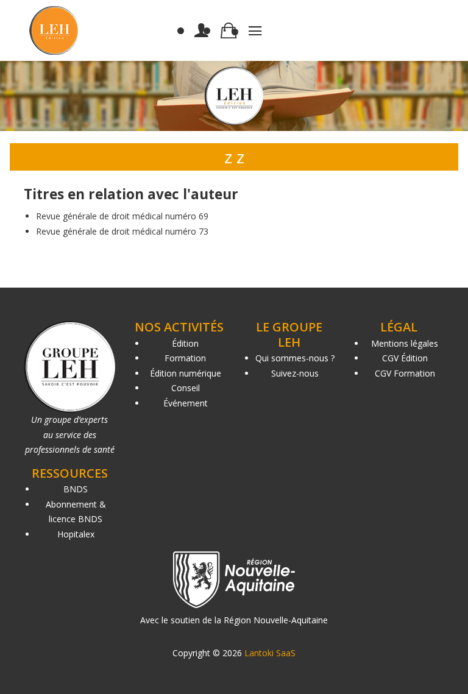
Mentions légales (404, 343)
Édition (185, 343)
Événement (185, 403)
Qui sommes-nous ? (295, 358)
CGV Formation (405, 373)
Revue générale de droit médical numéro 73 (122, 231)
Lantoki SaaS (270, 653)
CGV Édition (405, 358)
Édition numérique (185, 373)
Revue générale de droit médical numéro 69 (122, 216)
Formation (185, 358)
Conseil (185, 388)
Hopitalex (75, 534)
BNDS (75, 489)
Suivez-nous (295, 373)
